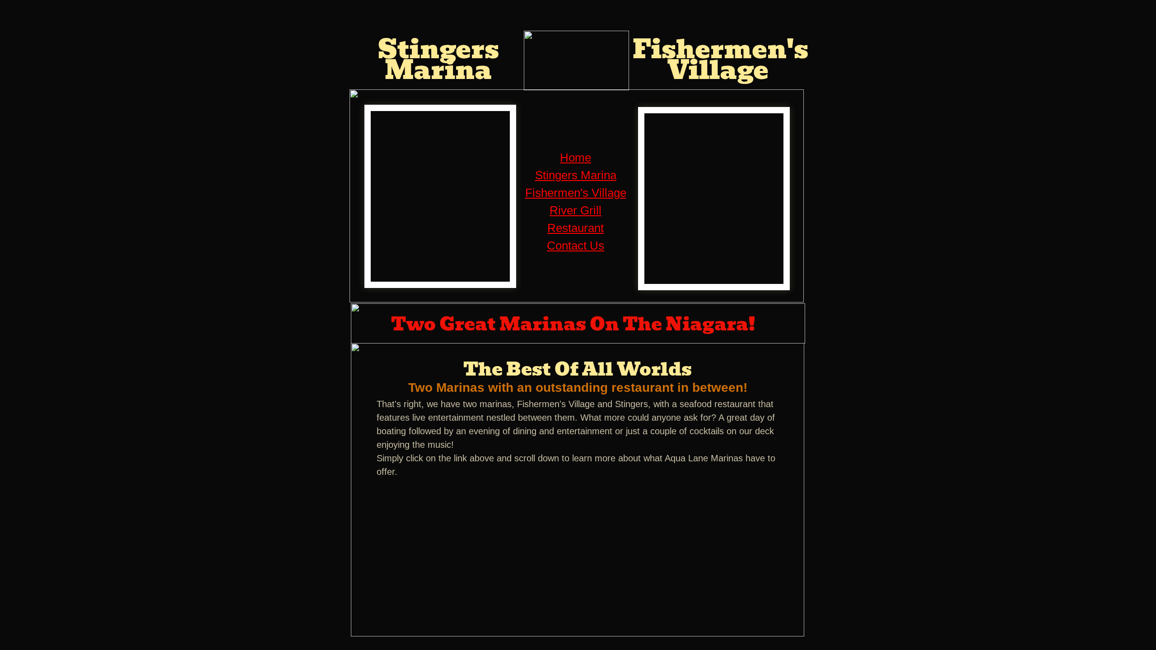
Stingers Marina (575, 175)
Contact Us (575, 245)
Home (575, 157)
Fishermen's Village (575, 193)
